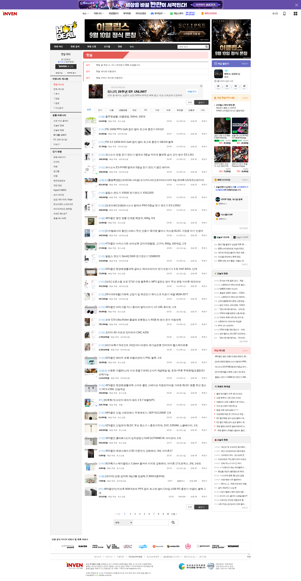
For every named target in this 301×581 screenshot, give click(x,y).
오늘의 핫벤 (58, 125)
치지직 (56, 162)
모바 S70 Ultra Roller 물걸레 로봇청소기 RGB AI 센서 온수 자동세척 (140, 319)
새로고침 (243, 228)
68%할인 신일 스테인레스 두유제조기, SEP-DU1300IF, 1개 (135, 412)
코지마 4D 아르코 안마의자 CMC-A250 (124, 332)
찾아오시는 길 (189, 557)
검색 (173, 523)
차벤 (55, 167)
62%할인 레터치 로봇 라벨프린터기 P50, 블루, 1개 (130, 358)
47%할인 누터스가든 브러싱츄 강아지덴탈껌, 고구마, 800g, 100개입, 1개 (142, 243)
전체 (89, 109)
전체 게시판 (58, 89)
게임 (134, 110)
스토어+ (245, 98)
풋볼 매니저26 (59, 218)
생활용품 (123, 110)
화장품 (180, 110)
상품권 (191, 110)
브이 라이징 (58, 195)
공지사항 (202, 557)
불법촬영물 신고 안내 (171, 557)
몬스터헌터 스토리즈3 (63, 204)
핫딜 (89, 55)
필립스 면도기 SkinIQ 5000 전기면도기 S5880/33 (129, 256)
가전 (157, 110)
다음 (173, 514)
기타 (203, 110)
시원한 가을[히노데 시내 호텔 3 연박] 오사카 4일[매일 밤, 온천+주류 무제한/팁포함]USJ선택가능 (152, 372)
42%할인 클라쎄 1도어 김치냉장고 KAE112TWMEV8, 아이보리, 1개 (140, 438)
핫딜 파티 (66, 54)
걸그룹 (56, 171)
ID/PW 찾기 (71, 73)
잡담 (56, 99)
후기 (56, 94)
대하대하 (182, 497)
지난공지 (58, 108)
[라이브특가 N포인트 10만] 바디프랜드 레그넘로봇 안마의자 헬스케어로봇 (143, 345)
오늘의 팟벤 (58, 130)
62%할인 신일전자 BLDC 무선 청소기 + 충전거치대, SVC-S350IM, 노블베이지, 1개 (148, 425)
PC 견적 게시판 (60, 140)
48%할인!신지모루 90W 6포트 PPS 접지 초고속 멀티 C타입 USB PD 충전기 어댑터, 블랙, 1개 (152, 491)
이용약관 (120, 557)
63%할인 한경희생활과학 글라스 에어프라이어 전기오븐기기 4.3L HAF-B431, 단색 (148, 269)
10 (168, 514)
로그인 (275, 13)
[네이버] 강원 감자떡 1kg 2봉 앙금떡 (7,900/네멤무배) (131, 476)
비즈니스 (109, 557)
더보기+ (245, 64)
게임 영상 (57, 185)
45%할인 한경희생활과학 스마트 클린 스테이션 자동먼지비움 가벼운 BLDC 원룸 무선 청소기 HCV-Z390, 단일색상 (152, 387)
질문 (56, 103)
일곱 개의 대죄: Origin (62, 199)
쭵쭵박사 (181, 481)
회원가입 (59, 73)
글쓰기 (201, 102)
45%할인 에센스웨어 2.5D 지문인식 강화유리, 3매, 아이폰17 (136, 450)
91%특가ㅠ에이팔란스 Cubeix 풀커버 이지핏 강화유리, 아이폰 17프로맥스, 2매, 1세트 (150, 463)
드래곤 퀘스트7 (60, 214)
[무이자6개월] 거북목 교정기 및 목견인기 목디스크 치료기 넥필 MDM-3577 (143, 294)
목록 (190, 102)
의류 (168, 110)
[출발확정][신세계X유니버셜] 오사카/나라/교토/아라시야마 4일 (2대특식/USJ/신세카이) (151, 180)
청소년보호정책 (153, 557)
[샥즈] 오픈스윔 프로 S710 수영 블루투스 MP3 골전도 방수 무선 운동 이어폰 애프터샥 (150, 281)
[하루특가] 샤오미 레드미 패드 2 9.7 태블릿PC (127, 400)
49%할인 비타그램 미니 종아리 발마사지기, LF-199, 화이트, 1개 (137, 307)
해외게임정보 (59, 181)
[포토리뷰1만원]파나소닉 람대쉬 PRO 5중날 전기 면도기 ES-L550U (140, 205)
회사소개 (97, 557)
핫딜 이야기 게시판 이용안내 (109, 78)
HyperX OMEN (59, 190)
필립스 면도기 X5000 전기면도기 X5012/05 (126, 192)
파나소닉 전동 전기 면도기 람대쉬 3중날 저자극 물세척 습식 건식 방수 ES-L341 (146, 154)
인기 (100, 110)
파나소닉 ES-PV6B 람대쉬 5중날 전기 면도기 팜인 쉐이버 (134, 167)
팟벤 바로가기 (59, 157)
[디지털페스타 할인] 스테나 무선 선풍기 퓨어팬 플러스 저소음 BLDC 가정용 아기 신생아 (151, 231)
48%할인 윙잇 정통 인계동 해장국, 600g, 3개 (127, 218)
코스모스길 (181, 223)
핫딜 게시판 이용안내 (106, 71)
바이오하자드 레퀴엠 (62, 209)
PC (145, 110)
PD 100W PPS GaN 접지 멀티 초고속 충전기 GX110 (131, 129)
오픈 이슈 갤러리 (60, 121)
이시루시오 (181, 121)
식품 (112, 110)
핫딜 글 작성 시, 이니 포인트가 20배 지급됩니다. (118, 65)
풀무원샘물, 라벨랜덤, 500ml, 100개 (122, 116)
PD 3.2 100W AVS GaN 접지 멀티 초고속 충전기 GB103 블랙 (136, 142)
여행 (55, 176)
